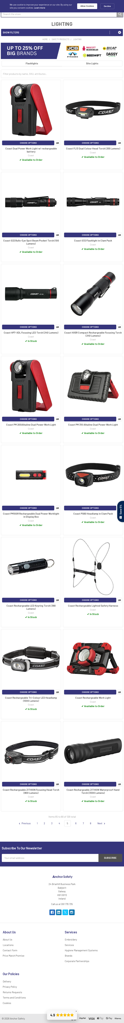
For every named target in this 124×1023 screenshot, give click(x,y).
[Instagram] (72, 912)
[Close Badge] (76, 1011)
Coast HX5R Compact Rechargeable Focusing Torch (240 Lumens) (93, 334)
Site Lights (92, 63)
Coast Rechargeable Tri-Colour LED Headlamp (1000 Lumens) (31, 699)
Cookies (7, 1003)
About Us (7, 939)
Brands (68, 955)
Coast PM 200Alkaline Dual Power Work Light (31, 424)
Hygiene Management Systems (81, 950)
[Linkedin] (59, 912)
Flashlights (32, 63)
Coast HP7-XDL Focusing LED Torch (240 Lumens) (31, 332)
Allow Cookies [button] (87, 6)
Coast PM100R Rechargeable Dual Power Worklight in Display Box (31, 515)
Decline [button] (107, 6)
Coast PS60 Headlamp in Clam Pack (93, 513)
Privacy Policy (10, 986)
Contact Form (10, 950)
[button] (119, 32)
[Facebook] (52, 912)
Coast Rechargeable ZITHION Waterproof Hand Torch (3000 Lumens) (93, 791)
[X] (65, 912)
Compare (57, 143)
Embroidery (71, 939)
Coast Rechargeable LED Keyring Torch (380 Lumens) (31, 607)
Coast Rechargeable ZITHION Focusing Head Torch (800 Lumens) (31, 791)
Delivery (7, 981)
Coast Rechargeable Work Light (93, 697)
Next (100, 823)
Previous (26, 823)
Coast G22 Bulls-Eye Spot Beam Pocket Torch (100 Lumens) (31, 242)
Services (69, 945)
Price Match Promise (13, 955)
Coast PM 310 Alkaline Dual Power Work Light (93, 424)
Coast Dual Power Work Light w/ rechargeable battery (31, 150)
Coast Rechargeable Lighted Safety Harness (93, 605)
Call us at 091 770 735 (62, 904)
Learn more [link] (39, 7)
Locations (8, 945)
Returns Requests (12, 992)
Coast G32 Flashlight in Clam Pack (93, 240)
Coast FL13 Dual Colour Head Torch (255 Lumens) (93, 148)
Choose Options (28, 143)
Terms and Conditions (14, 997)
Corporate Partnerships (77, 961)
